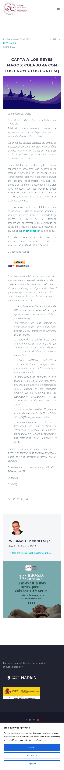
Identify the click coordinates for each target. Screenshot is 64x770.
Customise (32, 755)
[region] (32, 746)
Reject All (32, 763)
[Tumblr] (18, 499)
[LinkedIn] (22, 499)
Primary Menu (58, 8)
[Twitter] (9, 499)
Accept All (32, 747)
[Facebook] (5, 499)
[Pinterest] (14, 499)
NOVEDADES (9, 42)
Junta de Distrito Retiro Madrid (30, 662)
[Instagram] (34, 720)
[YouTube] (38, 720)
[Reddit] (26, 499)
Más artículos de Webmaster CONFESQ (31, 552)
